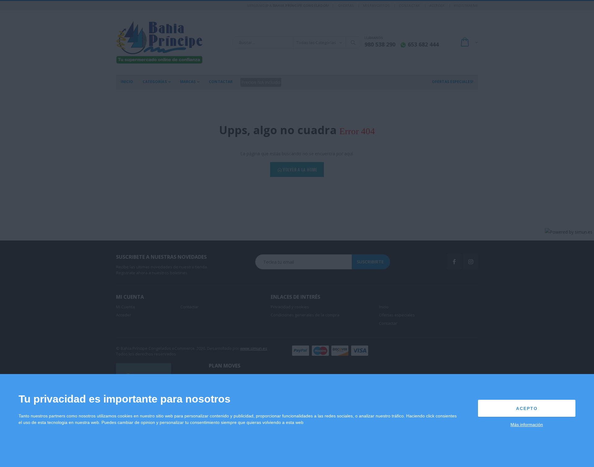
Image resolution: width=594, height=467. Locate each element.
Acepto (527, 408)
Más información (526, 424)
